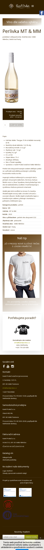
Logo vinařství (7, 471)
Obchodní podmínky (9, 460)
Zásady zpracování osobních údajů (15, 473)
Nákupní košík (7, 457)
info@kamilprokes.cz (10, 388)
